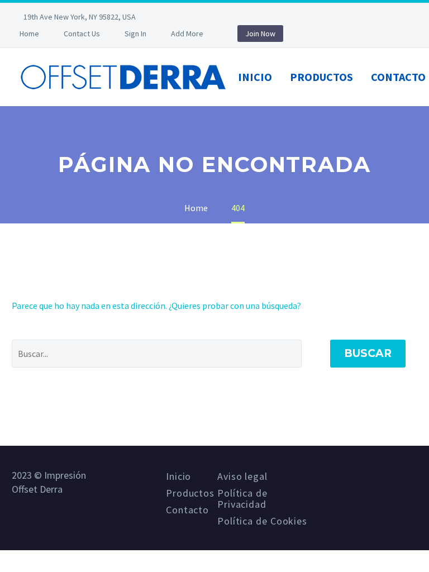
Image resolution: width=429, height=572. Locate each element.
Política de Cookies (262, 521)
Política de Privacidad (242, 499)
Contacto (187, 510)
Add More (187, 33)
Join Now (260, 33)
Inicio (255, 77)
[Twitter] (197, 16)
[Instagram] (214, 16)
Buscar (368, 353)
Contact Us (82, 33)
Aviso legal (242, 476)
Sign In (135, 33)
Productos (321, 77)
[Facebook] (180, 16)
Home (29, 33)
